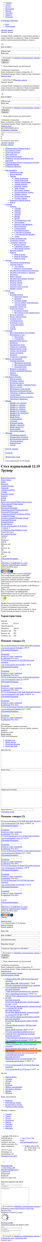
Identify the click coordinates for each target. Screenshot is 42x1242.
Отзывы (4, 516)
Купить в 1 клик (21, 563)
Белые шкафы (15, 429)
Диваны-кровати (20, 184)
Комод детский (15, 276)
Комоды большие (21, 256)
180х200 (17, 214)
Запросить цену (21, 1238)
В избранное (6, 658)
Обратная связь (7, 1166)
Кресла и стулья (16, 387)
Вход (7, 24)
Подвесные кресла (17, 383)
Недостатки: (5, 770)
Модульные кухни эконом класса (27, 313)
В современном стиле (22, 220)
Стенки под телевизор (18, 357)
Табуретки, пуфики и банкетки (22, 393)
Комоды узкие (19, 258)
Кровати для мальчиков (23, 268)
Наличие (4, 520)
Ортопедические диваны (23, 192)
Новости (8, 15)
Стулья (12, 327)
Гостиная (18, 156)
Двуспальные (19, 222)
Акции (8, 5)
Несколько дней (11, 746)
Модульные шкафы (17, 431)
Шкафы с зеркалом (17, 425)
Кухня (14, 154)
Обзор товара (6, 504)
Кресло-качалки (16, 174)
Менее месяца (10, 742)
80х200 (17, 216)
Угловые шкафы (16, 419)
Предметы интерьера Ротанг (21, 391)
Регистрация (10, 26)
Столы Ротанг (15, 395)
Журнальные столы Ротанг (20, 389)
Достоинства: (6, 750)
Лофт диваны (19, 188)
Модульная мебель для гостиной (22, 333)
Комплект (4, 508)
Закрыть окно (6, 76)
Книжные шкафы (16, 423)
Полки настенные (17, 353)
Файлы (3, 522)
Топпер (12, 445)
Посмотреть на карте (9, 1156)
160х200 (17, 212)
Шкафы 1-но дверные (18, 403)
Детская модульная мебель (20, 262)
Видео (3, 524)
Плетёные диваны (17, 381)
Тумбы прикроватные (18, 238)
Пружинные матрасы (18, 435)
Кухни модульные (17, 309)
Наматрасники (15, 443)
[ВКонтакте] (2, 571)
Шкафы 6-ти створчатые (19, 413)
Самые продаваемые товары (12, 973)
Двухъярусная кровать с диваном (22, 272)
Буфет (12, 293)
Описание (5, 512)
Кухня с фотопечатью (18, 317)
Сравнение (18, 656)
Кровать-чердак (16, 281)
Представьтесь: (6, 809)
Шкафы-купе (15, 415)
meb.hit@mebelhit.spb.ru (29, 1142)
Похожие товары (7, 518)
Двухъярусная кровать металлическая (24, 270)
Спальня (17, 150)
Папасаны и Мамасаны (19, 399)
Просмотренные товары (10, 975)
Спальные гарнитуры (18, 242)
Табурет (13, 329)
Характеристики (7, 510)
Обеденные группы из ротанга (21, 397)
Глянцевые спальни (21, 246)
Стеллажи (13, 421)
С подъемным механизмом (24, 234)
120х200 (17, 208)
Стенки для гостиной (18, 351)
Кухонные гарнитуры (18, 307)
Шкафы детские (16, 289)
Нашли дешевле (21, 565)
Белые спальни (20, 244)
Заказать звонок (7, 30)
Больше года (10, 740)
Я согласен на (22, 58)
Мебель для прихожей (13, 1087)
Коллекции (9, 9)
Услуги (8, 7)
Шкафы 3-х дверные (17, 407)
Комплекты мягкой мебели (20, 200)
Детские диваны (16, 283)
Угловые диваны (20, 198)
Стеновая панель (16, 321)
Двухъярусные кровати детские (22, 279)
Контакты (9, 17)
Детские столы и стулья (19, 287)
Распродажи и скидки (13, 1105)
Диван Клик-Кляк (21, 180)
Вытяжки (18, 299)
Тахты (16, 236)
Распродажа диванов (22, 196)
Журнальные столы (17, 335)
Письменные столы (17, 345)
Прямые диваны (20, 194)
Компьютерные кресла (18, 341)
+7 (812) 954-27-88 (8, 80)
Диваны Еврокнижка (22, 182)
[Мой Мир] (8, 571)
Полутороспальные (21, 230)
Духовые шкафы (20, 301)
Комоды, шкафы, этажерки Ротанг (23, 385)
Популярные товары (13, 1103)
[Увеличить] (14, 526)
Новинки (8, 1101)
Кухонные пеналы (21, 311)
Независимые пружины (19, 437)
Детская (17, 152)
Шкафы (16, 164)
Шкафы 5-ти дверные (18, 411)
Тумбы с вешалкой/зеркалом (20, 371)
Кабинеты (14, 343)
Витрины (13, 355)
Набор (3, 506)
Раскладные (18, 337)
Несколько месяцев (12, 744)
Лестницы (14, 274)
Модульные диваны (21, 190)
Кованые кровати (16, 250)
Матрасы (17, 166)
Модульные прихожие (22, 365)
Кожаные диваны (21, 186)
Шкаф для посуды (17, 427)
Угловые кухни (16, 319)
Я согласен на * (22, 1206)
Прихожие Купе (20, 367)
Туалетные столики (17, 240)
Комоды (13, 252)
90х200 (17, 218)
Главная (8, 3)
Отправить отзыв (7, 812)
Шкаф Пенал (15, 417)
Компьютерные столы (18, 349)
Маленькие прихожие (22, 363)
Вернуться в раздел (8, 502)
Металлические (20, 226)
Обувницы (14, 375)
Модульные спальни (22, 248)
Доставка (8, 13)
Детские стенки (16, 285)
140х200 (17, 210)
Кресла (12, 202)
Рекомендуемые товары (14, 1107)
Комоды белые (20, 254)
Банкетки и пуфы (16, 172)
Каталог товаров (7, 143)
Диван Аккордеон (21, 178)
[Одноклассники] (5, 571)
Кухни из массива (17, 315)
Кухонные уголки (16, 323)
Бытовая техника (16, 295)
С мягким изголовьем (22, 232)
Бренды (8, 11)
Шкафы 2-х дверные (17, 405)
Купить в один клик (26, 1208)
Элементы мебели (8, 514)
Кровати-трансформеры (23, 224)
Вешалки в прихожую (18, 369)
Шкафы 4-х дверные (17, 409)
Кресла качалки (16, 379)
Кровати (13, 206)
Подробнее (5, 654)
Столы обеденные (17, 325)
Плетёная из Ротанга (31, 162)
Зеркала (13, 373)
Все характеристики (8, 534)
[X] (11, 571)
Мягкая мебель (24, 148)
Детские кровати (16, 264)
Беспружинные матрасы (19, 439)
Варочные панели (21, 297)
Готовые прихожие (17, 361)
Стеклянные (19, 339)
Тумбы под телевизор (18, 347)
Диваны (13, 176)
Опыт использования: (9, 736)
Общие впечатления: (9, 789)
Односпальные (20, 228)
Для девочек (19, 266)
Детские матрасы (16, 441)
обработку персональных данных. (27, 58)
